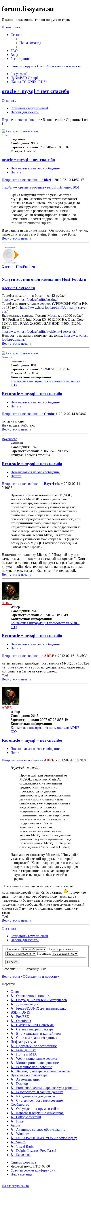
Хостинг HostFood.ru (18, 267)
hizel (5, 135)
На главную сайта (15, 1186)
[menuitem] (30, 43)
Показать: (13, 949)
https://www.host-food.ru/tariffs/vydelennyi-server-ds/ (39, 331)
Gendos (7, 357)
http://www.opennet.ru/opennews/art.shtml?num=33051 (41, 187)
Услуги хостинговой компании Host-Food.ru (44, 279)
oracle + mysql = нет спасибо (35, 91)
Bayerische (9, 439)
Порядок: (44, 953)
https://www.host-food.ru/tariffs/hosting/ (29, 299)
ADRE (7, 603)
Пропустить (11, 27)
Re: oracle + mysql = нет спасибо (32, 393)
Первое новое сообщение (21, 120)
